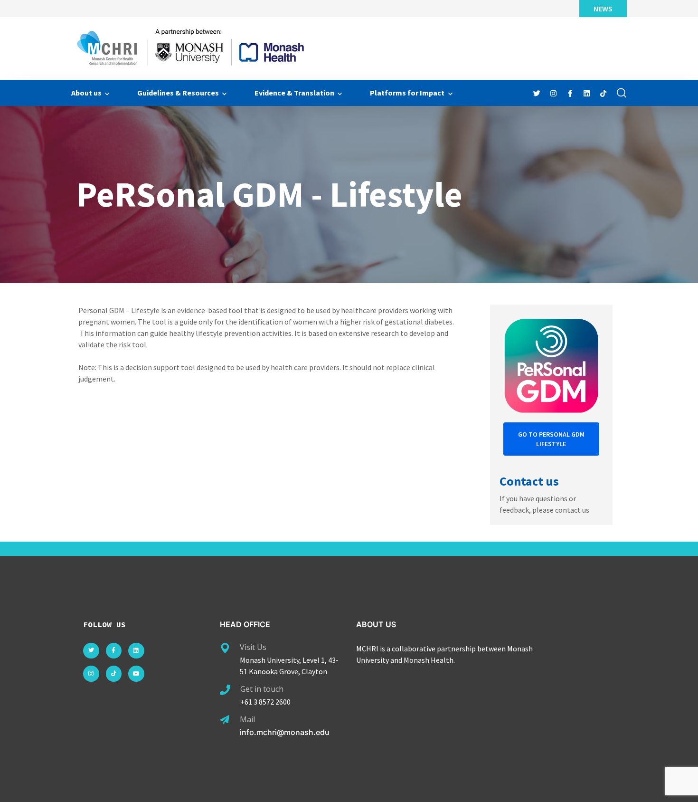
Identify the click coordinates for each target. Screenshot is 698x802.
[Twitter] (91, 651)
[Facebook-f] (114, 651)
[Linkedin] (136, 651)
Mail (247, 719)
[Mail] (224, 720)
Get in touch (261, 689)
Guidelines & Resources (178, 92)
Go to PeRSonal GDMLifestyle (551, 439)
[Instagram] (91, 674)
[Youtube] (136, 674)
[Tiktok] (114, 674)
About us (86, 92)
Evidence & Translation (294, 92)
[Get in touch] (225, 690)
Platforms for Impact (407, 92)
